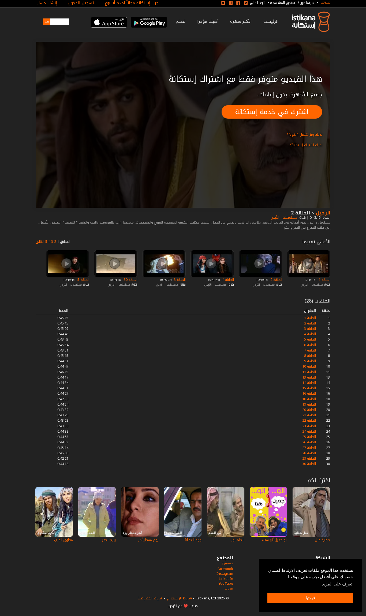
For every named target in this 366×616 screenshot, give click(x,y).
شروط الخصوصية (150, 598)
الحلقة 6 (310, 345)
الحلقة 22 (309, 420)
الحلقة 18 (309, 399)
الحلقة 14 (309, 382)
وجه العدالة (193, 539)
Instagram (224, 573)
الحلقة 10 (309, 366)
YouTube (226, 583)
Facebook (225, 568)
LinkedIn (226, 578)
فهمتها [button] (310, 598)
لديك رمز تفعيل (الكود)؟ (304, 134)
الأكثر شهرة (241, 21)
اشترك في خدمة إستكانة (272, 111)
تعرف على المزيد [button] (337, 584)
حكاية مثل (322, 539)
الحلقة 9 (310, 361)
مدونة (229, 588)
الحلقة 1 (324, 279)
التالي (40, 241)
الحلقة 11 (309, 372)
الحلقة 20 (309, 409)
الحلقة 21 (309, 415)
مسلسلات (289, 217)
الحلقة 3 (179, 279)
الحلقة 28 (309, 453)
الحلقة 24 (309, 431)
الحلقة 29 (309, 458)
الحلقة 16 (309, 393)
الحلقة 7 (310, 350)
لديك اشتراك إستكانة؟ (306, 145)
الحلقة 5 (82, 279)
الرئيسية (271, 21)
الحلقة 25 (309, 436)
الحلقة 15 (309, 388)
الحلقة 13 (309, 377)
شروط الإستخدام (179, 598)
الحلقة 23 (309, 426)
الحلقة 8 (310, 355)
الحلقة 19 (309, 404)
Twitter (227, 564)
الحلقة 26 (309, 442)
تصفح (181, 21)
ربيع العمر (109, 539)
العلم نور (237, 539)
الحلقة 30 (130, 279)
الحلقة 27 (309, 447)
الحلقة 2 (275, 279)
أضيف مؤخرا (208, 21)
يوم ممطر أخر (148, 539)
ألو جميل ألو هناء (274, 539)
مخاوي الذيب (63, 539)
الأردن (274, 217)
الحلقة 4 (227, 279)
